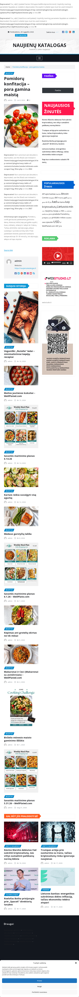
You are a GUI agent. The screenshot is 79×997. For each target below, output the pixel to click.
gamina (70, 198)
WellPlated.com (48, 226)
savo (44, 222)
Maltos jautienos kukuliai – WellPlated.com (19, 394)
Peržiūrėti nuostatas (39, 992)
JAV (51, 202)
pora (50, 214)
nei (59, 211)
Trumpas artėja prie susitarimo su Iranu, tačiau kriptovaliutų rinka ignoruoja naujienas (55, 133)
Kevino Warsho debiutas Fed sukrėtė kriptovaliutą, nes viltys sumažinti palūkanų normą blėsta (56, 122)
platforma (45, 214)
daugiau (51, 198)
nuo (66, 211)
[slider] (56, 262)
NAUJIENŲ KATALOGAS (39, 45)
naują (55, 210)
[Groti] (45, 263)
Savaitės (68, 218)
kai (58, 202)
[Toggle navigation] (39, 58)
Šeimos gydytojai (25, 938)
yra (60, 226)
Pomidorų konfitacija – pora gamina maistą (28, 67)
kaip (67, 202)
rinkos (63, 217)
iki (47, 202)
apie (47, 194)
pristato (56, 217)
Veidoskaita (8, 944)
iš (48, 202)
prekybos (45, 218)
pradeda (56, 214)
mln (71, 206)
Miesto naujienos (11, 938)
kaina (62, 202)
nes (62, 210)
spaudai (49, 222)
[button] (76, 963)
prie (50, 218)
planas (69, 211)
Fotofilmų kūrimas (29, 936)
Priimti (39, 981)
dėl (56, 197)
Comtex (45, 197)
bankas (52, 194)
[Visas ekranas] (71, 263)
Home (8, 67)
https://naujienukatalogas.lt (25, 268)
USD (56, 222)
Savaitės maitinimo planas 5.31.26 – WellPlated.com (19, 802)
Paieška (48, 75)
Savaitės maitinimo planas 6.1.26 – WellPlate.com (19, 595)
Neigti (39, 986)
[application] (58, 256)
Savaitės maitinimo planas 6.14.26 (19, 457)
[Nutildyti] (68, 263)
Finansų (61, 198)
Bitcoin (65, 193)
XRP (56, 226)
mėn (43, 211)
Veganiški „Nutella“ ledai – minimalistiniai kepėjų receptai (19, 353)
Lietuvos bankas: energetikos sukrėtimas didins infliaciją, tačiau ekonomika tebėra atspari (55, 152)
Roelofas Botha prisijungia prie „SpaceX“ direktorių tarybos (19, 901)
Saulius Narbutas (10, 941)
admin (10, 100)
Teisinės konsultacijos (23, 933)
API (43, 194)
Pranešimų (64, 214)
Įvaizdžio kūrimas (25, 941)
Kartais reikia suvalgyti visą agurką (20, 496)
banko (58, 194)
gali (65, 197)
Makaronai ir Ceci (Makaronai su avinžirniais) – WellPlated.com (21, 674)
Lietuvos (62, 207)
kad (54, 202)
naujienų (49, 211)
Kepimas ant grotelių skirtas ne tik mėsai (20, 634)
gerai (43, 202)
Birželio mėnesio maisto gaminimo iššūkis (17, 739)
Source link (8, 250)
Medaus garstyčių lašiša (18, 533)
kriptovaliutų (49, 206)
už (60, 222)
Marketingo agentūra (12, 930)
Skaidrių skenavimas (12, 936)
